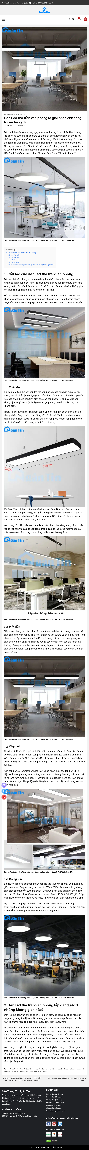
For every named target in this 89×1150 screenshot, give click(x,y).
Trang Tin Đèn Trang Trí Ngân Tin (14, 114)
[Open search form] (69, 19)
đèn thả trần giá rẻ (70, 1069)
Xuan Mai (21, 126)
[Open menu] (85, 19)
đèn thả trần (43, 1069)
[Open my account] (73, 19)
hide (16, 250)
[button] (78, 19)
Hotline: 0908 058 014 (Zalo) (42, 3)
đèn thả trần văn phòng (39, 1072)
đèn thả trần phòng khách (20, 1072)
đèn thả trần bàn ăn (55, 1069)
